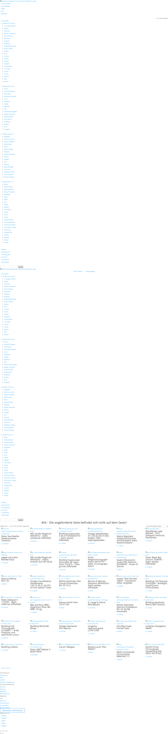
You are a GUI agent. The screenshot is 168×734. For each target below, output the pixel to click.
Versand (2, 687)
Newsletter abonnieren (12, 710)
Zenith (6, 242)
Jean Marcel (8, 119)
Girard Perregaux (9, 91)
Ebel (5, 79)
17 (8, 668)
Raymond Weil (8, 189)
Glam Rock (7, 94)
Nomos (6, 157)
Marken (3, 249)
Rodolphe (7, 194)
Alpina (6, 28)
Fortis (6, 89)
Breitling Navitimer (10, 46)
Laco (5, 127)
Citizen (6, 71)
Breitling (4, 14)
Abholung (3, 691)
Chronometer (4, 705)
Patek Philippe (8, 167)
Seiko (5, 199)
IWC (2, 11)
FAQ (1, 698)
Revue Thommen (9, 192)
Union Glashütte (9, 222)
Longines (7, 129)
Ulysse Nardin (8, 220)
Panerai (6, 164)
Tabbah (6, 207)
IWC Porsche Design (10, 111)
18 (9, 668)
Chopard (7, 64)
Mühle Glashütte (9, 154)
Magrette (7, 136)
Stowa (6, 204)
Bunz (5, 54)
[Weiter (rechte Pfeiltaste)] (3, 733)
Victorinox (7, 230)
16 (6, 668)
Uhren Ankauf (5, 3)
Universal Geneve (9, 225)
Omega (6, 159)
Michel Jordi (8, 144)
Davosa (6, 76)
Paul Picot (7, 169)
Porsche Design (9, 177)
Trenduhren (5, 260)
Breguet (6, 41)
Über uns (3, 701)
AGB (1, 677)
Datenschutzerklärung (7, 682)
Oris (5, 162)
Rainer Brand (8, 187)
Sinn (5, 202)
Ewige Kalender (5, 708)
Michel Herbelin (9, 142)
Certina (6, 56)
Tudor (6, 217)
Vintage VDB (8, 232)
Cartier (6, 59)
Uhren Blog (5, 262)
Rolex (3, 9)
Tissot (6, 212)
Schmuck (4, 257)
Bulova (6, 51)
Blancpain (7, 38)
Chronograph (5, 254)
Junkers (6, 124)
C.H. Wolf (7, 69)
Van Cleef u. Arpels (10, 227)
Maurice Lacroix (9, 139)
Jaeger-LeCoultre (9, 114)
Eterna (6, 81)
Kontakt (2, 680)
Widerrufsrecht (5, 694)
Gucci (6, 99)
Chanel (6, 61)
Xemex (6, 240)
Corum (6, 74)
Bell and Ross (8, 36)
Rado (5, 184)
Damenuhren (5, 252)
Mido (5, 147)
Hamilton (7, 101)
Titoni (6, 215)
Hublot (6, 104)
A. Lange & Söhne (9, 26)
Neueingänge (5, 6)
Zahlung (2, 689)
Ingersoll (7, 106)
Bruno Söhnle (8, 49)
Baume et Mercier (10, 33)
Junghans (7, 122)
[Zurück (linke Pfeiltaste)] (1, 733)
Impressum (3, 675)
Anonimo (7, 31)
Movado (6, 152)
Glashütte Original (10, 96)
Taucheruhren (4, 703)
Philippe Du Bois (9, 172)
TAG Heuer (7, 210)
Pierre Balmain (9, 174)
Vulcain (6, 235)
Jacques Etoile (8, 117)
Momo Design (8, 149)
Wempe (6, 237)
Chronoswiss (8, 66)
